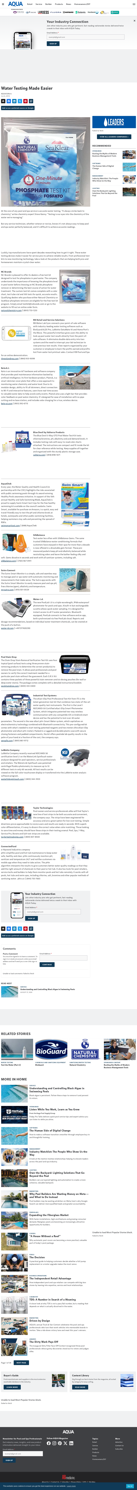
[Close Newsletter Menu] (134, 20)
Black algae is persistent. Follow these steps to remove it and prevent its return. (58, 1096)
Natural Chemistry (78, 1065)
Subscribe (65, 1482)
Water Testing (7, 1062)
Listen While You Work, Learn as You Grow (54, 1109)
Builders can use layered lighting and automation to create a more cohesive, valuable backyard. (57, 1181)
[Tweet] (20, 101)
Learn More (12, 1387)
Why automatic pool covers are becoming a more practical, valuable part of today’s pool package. (58, 1241)
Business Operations (38, 1276)
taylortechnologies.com (12, 836)
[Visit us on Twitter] (65, 1443)
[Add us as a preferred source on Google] (31, 101)
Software (96, 163)
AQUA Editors (6, 93)
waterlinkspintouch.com (12, 779)
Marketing (33, 1191)
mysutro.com (7, 589)
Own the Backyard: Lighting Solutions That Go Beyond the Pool (104, 193)
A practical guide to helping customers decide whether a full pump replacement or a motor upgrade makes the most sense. (57, 1262)
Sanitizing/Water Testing (80, 1062)
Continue (47, 965)
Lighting (96, 188)
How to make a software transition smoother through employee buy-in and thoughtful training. (59, 1135)
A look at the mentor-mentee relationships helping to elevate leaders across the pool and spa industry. (58, 1160)
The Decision (37, 1257)
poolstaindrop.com (10, 685)
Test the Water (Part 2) (11, 1065)
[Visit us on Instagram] (54, 1443)
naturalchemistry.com (11, 310)
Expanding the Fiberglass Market (49, 1215)
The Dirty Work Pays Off (43, 1341)
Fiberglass (33, 1212)
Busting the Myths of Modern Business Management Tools (104, 154)
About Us (45, 1482)
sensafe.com (7, 740)
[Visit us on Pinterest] (60, 1443)
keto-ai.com (6, 403)
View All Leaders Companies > (114, 137)
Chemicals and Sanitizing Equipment (50, 1062)
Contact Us (55, 1482)
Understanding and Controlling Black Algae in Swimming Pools (47, 989)
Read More (80, 1387)
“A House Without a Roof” (45, 1236)
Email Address (53, 33)
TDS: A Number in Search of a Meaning (52, 1299)
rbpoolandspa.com (10, 358)
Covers (32, 1233)
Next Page (21, 1363)
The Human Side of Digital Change (103, 167)
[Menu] (3, 4)
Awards (32, 1339)
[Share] (9, 101)
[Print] (3, 101)
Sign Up (53, 44)
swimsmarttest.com (10, 525)
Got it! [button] (130, 1486)
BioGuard (39, 1065)
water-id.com (7, 628)
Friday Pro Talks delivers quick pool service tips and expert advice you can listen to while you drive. (58, 1118)
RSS (84, 1482)
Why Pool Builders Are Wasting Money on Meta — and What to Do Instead (59, 1195)
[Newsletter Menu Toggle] (134, 4)
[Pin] (25, 101)
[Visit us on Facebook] (49, 1443)
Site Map (92, 1482)
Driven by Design (39, 1320)
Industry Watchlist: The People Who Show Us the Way (105, 179)
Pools (31, 1254)
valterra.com (39, 454)
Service (23, 987)
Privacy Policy (76, 1482)
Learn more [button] (71, 1486)
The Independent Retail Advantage (50, 1278)
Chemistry (33, 1297)
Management (97, 176)
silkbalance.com (8, 560)
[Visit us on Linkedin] (71, 1443)
